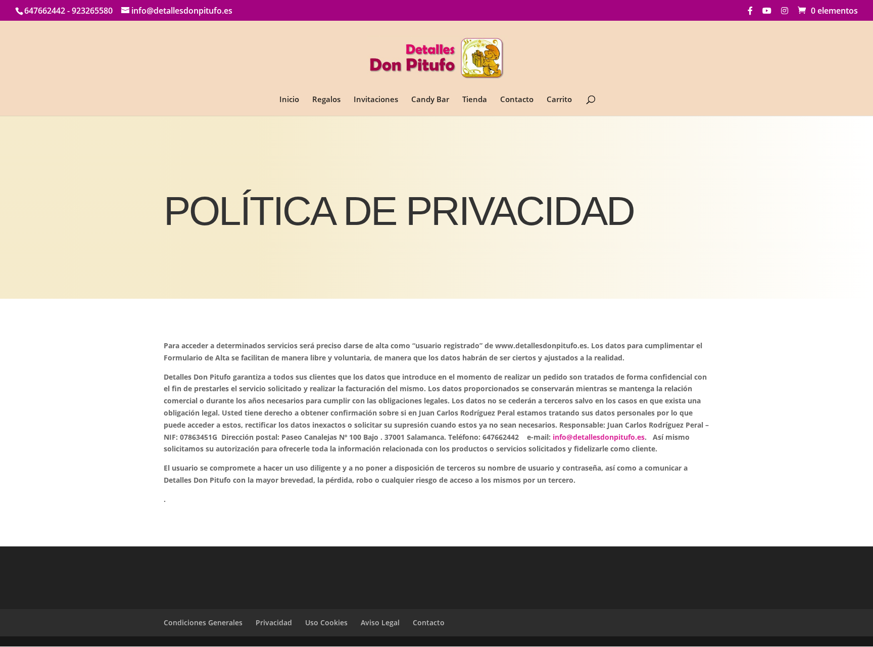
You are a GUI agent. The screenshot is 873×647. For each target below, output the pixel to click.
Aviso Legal (380, 622)
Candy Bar (430, 100)
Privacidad (274, 622)
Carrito (559, 100)
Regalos (326, 100)
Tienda (474, 100)
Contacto (517, 100)
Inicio (289, 100)
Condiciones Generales (203, 622)
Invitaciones (376, 100)
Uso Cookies (326, 622)
